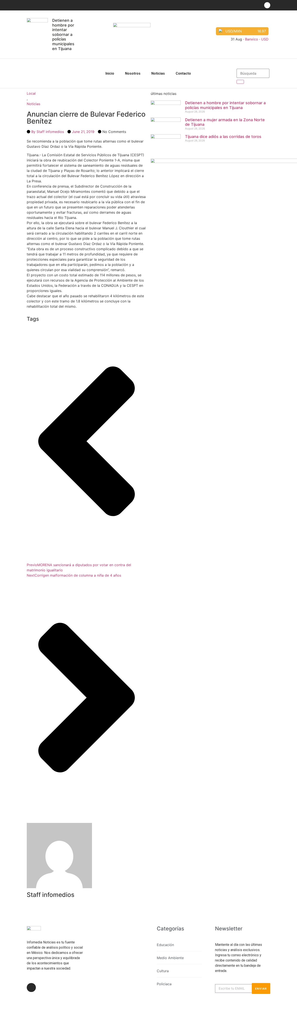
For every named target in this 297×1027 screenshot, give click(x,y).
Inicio (109, 73)
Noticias (158, 73)
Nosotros (132, 73)
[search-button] (240, 82)
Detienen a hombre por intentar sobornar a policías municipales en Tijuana (63, 34)
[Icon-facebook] (267, 5)
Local (31, 93)
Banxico (251, 39)
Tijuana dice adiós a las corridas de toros (223, 136)
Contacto (183, 73)
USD (265, 39)
